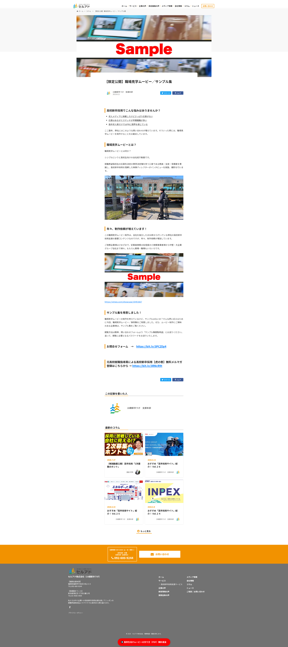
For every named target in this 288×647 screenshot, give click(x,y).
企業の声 (142, 6)
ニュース (195, 6)
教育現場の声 (164, 591)
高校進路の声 (153, 6)
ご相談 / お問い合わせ (196, 591)
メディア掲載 (167, 6)
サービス (133, 6)
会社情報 (178, 6)
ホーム (124, 6)
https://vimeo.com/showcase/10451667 (123, 301)
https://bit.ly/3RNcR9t (147, 366)
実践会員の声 (164, 595)
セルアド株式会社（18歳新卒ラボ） (84, 576)
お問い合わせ (208, 6)
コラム (187, 6)
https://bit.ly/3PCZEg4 (151, 346)
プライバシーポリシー (75, 613)
